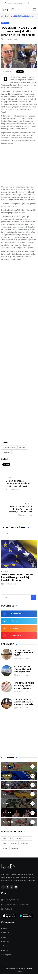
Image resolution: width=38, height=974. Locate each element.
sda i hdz (22, 447)
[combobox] (13, 597)
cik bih (28, 838)
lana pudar (14, 848)
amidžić (19, 838)
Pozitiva (4, 571)
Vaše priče (7, 955)
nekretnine (24, 843)
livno (11, 838)
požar (5, 843)
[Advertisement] (19, 165)
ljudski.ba (22, 968)
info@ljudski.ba (9, 909)
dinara (5, 848)
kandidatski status (9, 447)
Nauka (5, 946)
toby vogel (6, 452)
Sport (5, 937)
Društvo (5, 23)
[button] (3, 533)
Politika (5, 928)
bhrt (4, 838)
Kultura (5, 950)
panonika (14, 843)
